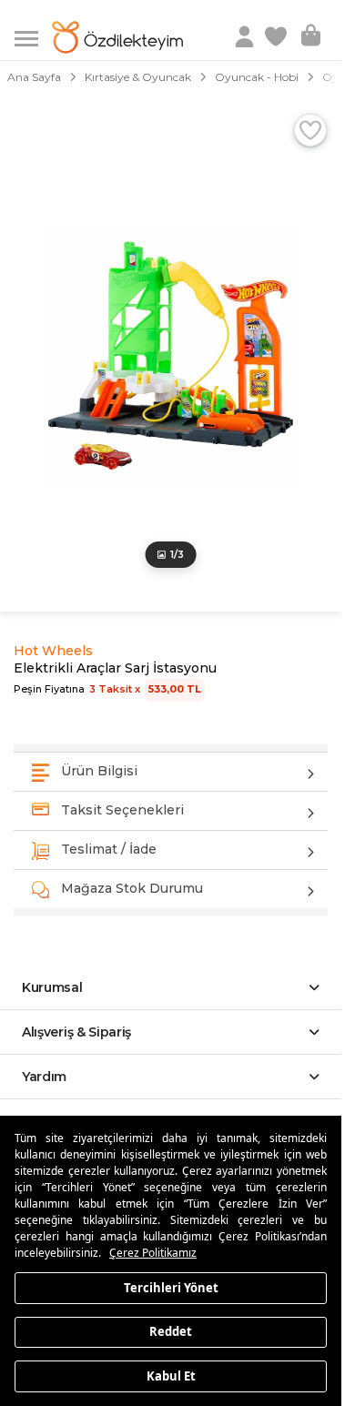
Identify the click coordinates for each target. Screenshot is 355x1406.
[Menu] (33, 37)
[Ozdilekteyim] (117, 37)
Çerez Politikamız (153, 1252)
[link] (277, 37)
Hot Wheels (53, 650)
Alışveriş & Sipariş (76, 1032)
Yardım (44, 1076)
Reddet (170, 1331)
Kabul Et (171, 1375)
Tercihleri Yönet (171, 1287)
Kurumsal (52, 987)
